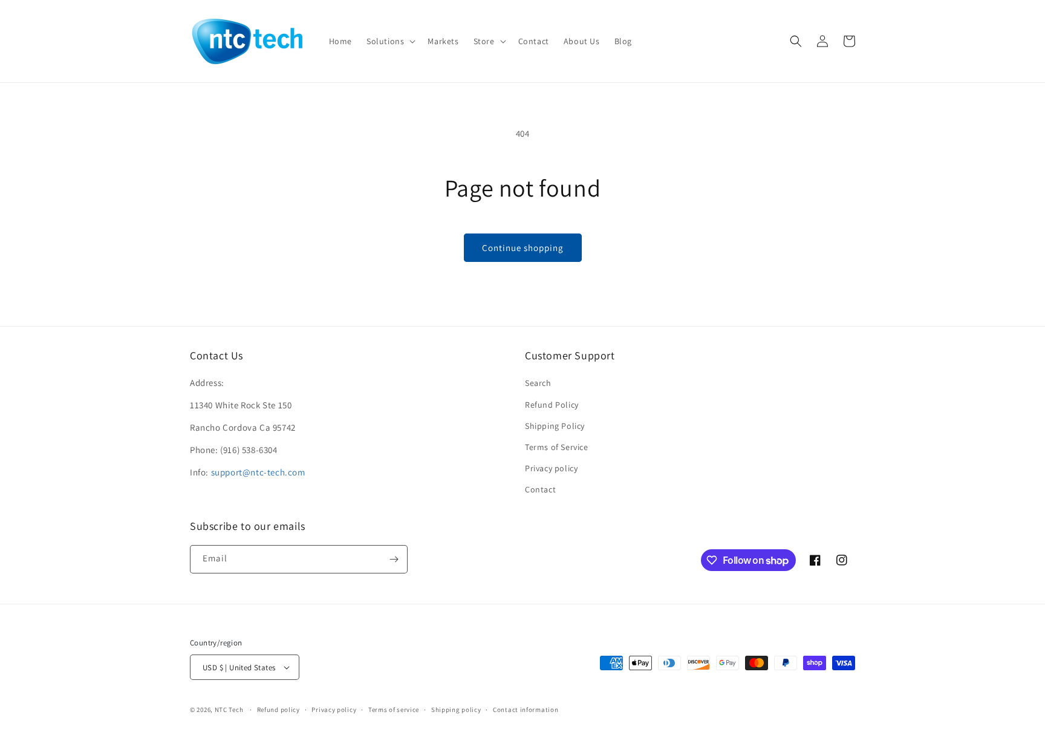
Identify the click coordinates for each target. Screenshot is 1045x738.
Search (538, 382)
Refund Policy (552, 404)
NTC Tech (229, 709)
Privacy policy (551, 468)
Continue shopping (523, 247)
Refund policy (278, 709)
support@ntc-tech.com (258, 472)
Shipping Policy (555, 425)
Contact (540, 489)
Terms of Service (556, 447)
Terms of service (393, 709)
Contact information (525, 709)
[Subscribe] (393, 559)
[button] (389, 41)
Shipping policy (456, 709)
